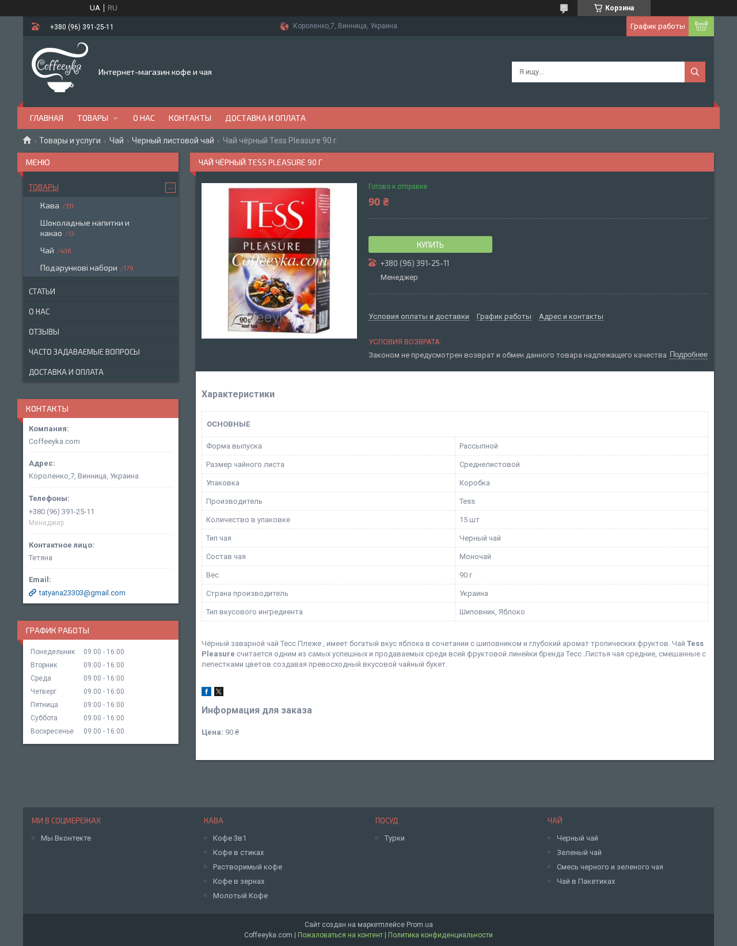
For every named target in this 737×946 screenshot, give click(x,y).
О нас (144, 118)
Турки (395, 838)
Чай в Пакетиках (586, 881)
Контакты (190, 118)
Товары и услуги (70, 140)
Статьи (42, 291)
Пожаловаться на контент (340, 935)
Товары (92, 118)
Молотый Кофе (240, 895)
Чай (116, 140)
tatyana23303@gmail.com (82, 592)
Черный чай (577, 838)
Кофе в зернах (238, 881)
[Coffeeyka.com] (60, 71)
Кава (49, 205)
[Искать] (695, 72)
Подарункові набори (78, 267)
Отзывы (44, 331)
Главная (46, 118)
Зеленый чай (579, 852)
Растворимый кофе (247, 867)
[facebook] (206, 693)
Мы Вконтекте (66, 838)
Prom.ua (420, 925)
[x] (218, 693)
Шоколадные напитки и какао (85, 228)
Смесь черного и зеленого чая (610, 867)
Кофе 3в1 (229, 838)
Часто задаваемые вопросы (84, 351)
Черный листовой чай (173, 140)
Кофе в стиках (238, 852)
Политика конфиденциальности (440, 935)
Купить (430, 244)
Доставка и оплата (265, 118)
